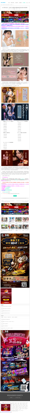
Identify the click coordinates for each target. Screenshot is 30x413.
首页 (9, 2)
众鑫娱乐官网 (24, 404)
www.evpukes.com (7, 188)
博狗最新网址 (14, 404)
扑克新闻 (20, 2)
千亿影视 (24, 405)
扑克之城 (22, 407)
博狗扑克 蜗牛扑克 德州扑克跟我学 (3, 2)
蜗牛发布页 (15, 403)
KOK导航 (13, 405)
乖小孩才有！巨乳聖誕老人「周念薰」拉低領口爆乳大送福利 (25, 223)
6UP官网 (26, 404)
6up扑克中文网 (23, 403)
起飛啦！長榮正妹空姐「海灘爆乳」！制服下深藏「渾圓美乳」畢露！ (11, 230)
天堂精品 (21, 403)
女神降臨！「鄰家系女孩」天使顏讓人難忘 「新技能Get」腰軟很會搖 (4, 223)
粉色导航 (27, 402)
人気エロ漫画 (16, 405)
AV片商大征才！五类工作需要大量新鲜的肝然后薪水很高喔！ (15, 7)
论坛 (27, 2)
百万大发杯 (20, 409)
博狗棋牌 (5, 402)
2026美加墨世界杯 (16, 409)
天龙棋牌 (21, 402)
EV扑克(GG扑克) (17, 397)
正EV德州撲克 (13, 407)
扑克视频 (24, 2)
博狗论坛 (10, 402)
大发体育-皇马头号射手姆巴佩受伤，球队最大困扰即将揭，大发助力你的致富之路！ (22, 201)
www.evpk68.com (8, 187)
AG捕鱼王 (18, 403)
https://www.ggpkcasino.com (8, 190)
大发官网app (20, 407)
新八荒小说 (21, 404)
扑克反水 (18, 402)
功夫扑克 (26, 403)
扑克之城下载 (25, 407)
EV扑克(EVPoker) (6, 177)
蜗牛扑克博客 (13, 402)
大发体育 (11, 397)
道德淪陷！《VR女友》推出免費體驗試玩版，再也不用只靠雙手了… (11, 223)
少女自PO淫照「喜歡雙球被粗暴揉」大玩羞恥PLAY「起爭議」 (18, 230)
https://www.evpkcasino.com (8, 189)
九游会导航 (19, 405)
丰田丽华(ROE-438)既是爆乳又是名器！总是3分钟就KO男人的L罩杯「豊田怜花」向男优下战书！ (7, 201)
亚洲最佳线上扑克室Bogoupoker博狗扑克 (19, 410)
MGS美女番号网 (12, 403)
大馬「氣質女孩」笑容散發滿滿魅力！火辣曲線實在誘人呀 (25, 230)
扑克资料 (16, 2)
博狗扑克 (16, 402)
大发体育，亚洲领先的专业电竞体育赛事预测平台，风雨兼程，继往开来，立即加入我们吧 (13, 23)
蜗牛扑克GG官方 (17, 404)
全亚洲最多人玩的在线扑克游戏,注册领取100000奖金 (13, 193)
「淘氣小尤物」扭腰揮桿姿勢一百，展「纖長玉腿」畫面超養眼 (18, 223)
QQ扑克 (13, 409)
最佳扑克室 (12, 2)
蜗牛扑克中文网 (23, 402)
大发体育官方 (16, 407)
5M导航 (26, 405)
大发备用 (8, 402)
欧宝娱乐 (22, 405)
